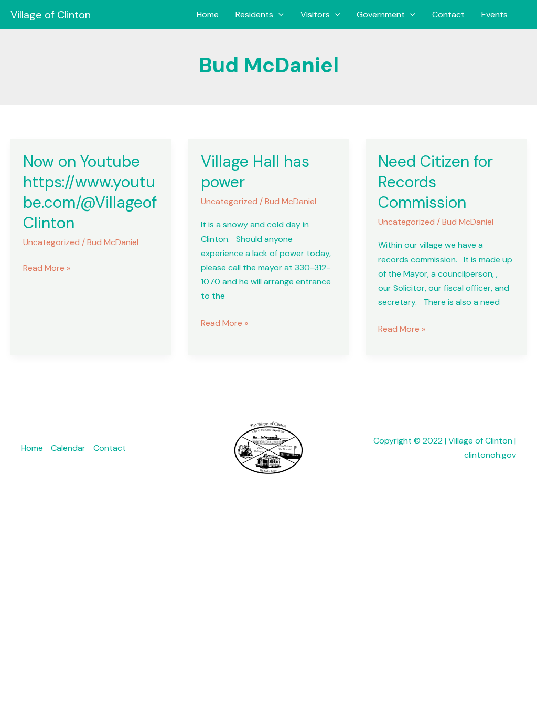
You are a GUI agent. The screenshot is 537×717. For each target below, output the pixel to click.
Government (381, 14)
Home (208, 14)
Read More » (46, 267)
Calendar (68, 448)
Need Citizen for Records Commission (435, 182)
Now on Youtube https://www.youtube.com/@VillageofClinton (90, 192)
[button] (278, 15)
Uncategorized (51, 242)
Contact (448, 14)
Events (494, 14)
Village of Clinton (50, 15)
